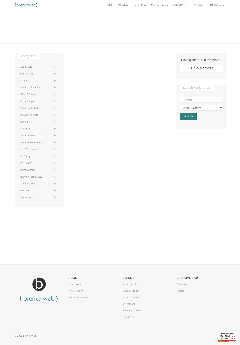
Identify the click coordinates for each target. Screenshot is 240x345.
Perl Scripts (26, 162)
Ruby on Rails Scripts (31, 176)
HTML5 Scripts (28, 94)
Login (202, 5)
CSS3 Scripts (26, 73)
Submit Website (130, 297)
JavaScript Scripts (29, 114)
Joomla (24, 121)
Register (220, 5)
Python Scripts (27, 169)
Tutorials (139, 5)
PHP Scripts (26, 156)
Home (109, 5)
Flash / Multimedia (30, 87)
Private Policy (75, 290)
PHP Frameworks (29, 149)
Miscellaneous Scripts (31, 142)
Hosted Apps (27, 101)
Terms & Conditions (79, 297)
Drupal (23, 80)
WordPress (26, 190)
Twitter (180, 290)
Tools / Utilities (28, 183)
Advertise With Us (131, 310)
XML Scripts (26, 197)
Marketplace (159, 5)
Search (188, 116)
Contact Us (128, 316)
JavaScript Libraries (30, 107)
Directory (179, 5)
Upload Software (201, 68)
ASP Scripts (26, 66)
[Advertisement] (201, 156)
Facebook (181, 284)
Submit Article (129, 284)
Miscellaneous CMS (30, 135)
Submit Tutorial (130, 290)
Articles (123, 5)
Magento (25, 128)
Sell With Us (128, 303)
